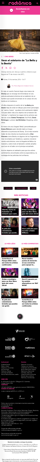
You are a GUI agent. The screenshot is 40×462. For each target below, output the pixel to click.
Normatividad (5, 369)
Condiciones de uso (7, 405)
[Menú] (3, 3)
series (5, 207)
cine (24, 207)
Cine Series (9, 57)
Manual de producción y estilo (9, 374)
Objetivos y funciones (7, 368)
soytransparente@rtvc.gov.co (9, 435)
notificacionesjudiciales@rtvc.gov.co (11, 430)
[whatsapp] (10, 68)
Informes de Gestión (7, 372)
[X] (6, 68)
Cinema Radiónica (22, 188)
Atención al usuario (26, 364)
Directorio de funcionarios (28, 374)
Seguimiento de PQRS (7, 422)
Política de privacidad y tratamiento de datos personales (17, 403)
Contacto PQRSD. (6, 417)
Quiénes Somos (5, 364)
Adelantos (9, 188)
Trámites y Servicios (26, 372)
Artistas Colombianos (29, 256)
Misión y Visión (5, 366)
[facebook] (2, 68)
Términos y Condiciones (27, 377)
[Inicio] (20, 2)
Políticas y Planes (6, 371)
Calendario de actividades (29, 368)
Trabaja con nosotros (27, 366)
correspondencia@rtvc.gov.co (10, 415)
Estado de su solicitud (27, 376)
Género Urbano (27, 276)
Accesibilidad (5, 406)
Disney (34, 188)
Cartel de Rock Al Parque (10, 256)
